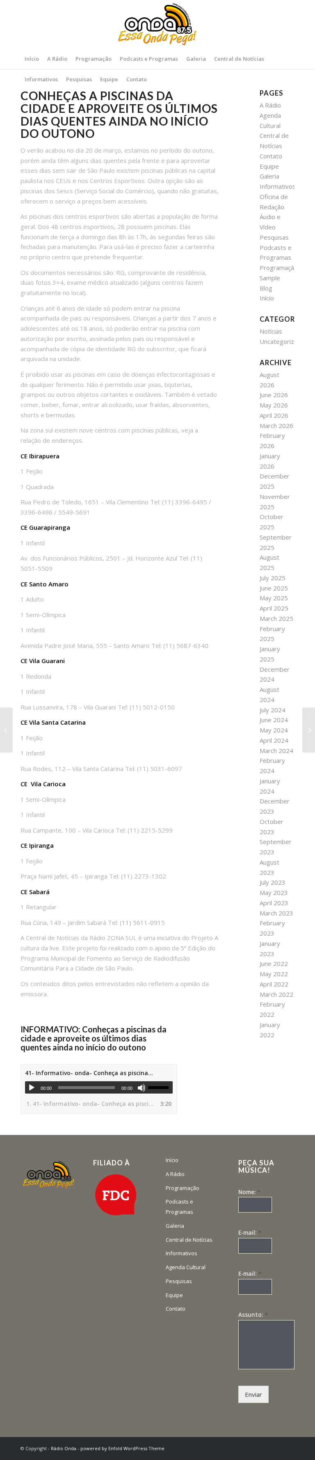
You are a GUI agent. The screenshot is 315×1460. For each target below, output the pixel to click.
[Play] (31, 1088)
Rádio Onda (63, 1448)
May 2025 (274, 598)
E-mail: (249, 1232)
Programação (279, 267)
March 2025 (276, 618)
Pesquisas (274, 237)
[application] (99, 1087)
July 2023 (272, 882)
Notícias (271, 331)
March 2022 (276, 994)
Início (267, 298)
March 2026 (276, 425)
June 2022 (274, 963)
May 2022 (274, 974)
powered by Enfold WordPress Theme (122, 1448)
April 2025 (274, 608)
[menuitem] (32, 58)
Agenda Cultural (185, 1267)
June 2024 (274, 720)
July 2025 (272, 578)
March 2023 (276, 913)
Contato (271, 156)
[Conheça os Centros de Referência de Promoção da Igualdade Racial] (6, 730)
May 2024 (274, 730)
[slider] (160, 1087)
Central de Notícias (189, 1239)
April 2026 (274, 415)
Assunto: (253, 1314)
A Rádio (270, 105)
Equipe (269, 166)
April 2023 (274, 903)
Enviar (253, 1394)
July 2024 (272, 710)
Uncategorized (280, 341)
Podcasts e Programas (179, 1206)
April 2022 (274, 984)
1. (90, 1104)
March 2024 (276, 750)
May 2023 (274, 892)
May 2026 (274, 405)
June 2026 (274, 395)
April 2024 (274, 740)
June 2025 (274, 588)
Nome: (249, 1192)
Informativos (278, 186)
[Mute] (141, 1088)
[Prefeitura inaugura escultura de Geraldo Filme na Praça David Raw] (308, 730)
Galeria (269, 176)
